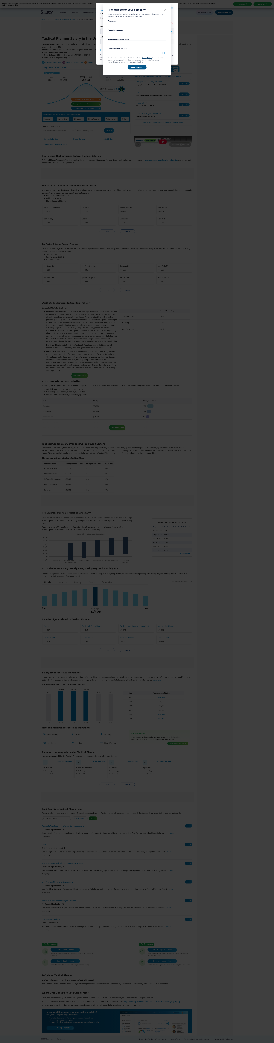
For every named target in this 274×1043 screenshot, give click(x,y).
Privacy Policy (147, 58)
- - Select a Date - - (137, 52)
